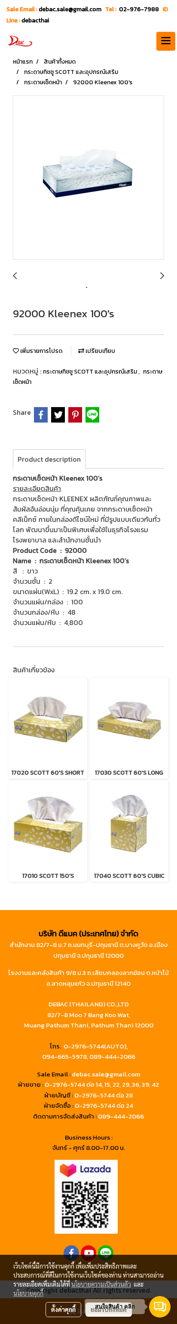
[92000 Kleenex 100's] (88, 178)
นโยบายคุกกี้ (28, 1293)
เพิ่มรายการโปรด (40, 351)
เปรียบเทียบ (99, 351)
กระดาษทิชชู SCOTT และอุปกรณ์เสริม (90, 371)
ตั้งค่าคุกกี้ (63, 1309)
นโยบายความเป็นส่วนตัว (101, 1284)
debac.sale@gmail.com (106, 1074)
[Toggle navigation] (165, 41)
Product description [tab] (49, 459)
